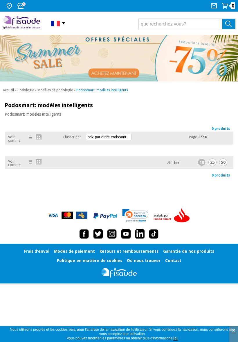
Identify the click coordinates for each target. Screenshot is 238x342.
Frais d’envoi (36, 251)
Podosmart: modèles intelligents (102, 90)
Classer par (72, 137)
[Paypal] (105, 216)
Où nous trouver (144, 260)
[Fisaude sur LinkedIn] (140, 234)
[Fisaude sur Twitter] (98, 234)
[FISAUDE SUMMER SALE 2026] (119, 58)
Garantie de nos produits (188, 251)
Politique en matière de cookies (89, 260)
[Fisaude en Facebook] (84, 234)
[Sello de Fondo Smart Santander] (173, 216)
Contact (173, 260)
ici (175, 338)
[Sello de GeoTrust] (135, 215)
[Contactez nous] (214, 5)
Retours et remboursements (129, 251)
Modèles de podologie (55, 90)
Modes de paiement (74, 251)
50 (223, 162)
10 (201, 162)
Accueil (8, 90)
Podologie (25, 90)
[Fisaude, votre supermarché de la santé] (22, 23)
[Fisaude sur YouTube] (126, 234)
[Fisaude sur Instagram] (112, 234)
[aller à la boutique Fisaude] (119, 273)
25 (212, 162)
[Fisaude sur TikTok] (153, 234)
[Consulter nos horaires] (22, 5)
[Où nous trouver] (10, 5)
